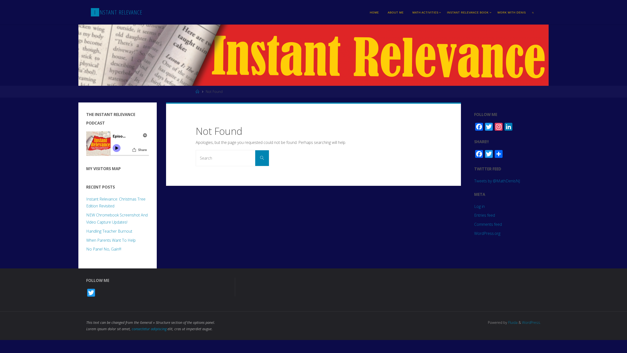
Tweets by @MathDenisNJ (497, 181)
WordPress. (531, 322)
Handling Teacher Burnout (109, 231)
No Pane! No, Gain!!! (103, 249)
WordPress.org (487, 233)
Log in (479, 206)
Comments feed (488, 224)
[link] (533, 12)
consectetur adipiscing (149, 329)
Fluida (512, 322)
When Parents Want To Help (111, 240)
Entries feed (484, 215)
